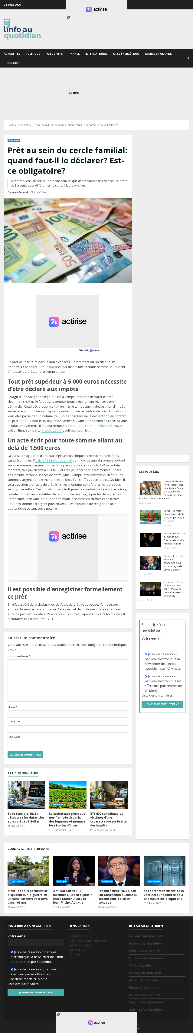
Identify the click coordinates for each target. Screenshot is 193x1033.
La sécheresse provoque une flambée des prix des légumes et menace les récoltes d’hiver (68, 795)
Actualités (12, 53)
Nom (12, 707)
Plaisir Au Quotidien (144, 987)
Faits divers (54, 53)
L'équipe (74, 954)
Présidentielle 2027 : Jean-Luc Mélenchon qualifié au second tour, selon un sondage (119, 871)
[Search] (188, 58)
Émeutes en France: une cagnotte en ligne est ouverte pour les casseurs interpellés (174, 589)
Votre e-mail (151, 638)
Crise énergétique (126, 53)
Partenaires (76, 950)
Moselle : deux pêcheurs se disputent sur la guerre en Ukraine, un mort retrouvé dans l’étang (28, 871)
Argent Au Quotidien (145, 980)
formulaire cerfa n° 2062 (86, 425)
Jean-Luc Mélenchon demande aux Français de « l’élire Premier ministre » (174, 538)
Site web (14, 737)
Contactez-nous (79, 936)
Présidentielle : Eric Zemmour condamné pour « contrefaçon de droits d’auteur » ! (174, 563)
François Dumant (18, 192)
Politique (33, 53)
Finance (74, 53)
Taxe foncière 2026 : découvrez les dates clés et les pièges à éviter (26, 795)
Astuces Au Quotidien (145, 943)
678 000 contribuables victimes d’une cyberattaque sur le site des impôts (109, 795)
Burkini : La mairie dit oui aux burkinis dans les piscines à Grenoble (174, 516)
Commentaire (19, 656)
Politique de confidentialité (87, 941)
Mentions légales (80, 945)
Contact (13, 63)
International (96, 53)
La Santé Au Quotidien (146, 936)
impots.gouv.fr (52, 430)
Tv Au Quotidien (141, 965)
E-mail (14, 722)
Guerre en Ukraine (158, 53)
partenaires (164, 695)
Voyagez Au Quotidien (146, 1002)
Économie (14, 140)
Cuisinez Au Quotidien (146, 1010)
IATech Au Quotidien (144, 995)
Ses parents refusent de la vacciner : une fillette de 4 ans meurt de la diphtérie (164, 871)
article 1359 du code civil (53, 460)
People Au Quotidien (144, 951)
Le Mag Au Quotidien (145, 973)
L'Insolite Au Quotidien (146, 958)
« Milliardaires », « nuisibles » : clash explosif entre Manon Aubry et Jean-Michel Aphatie (74, 871)
